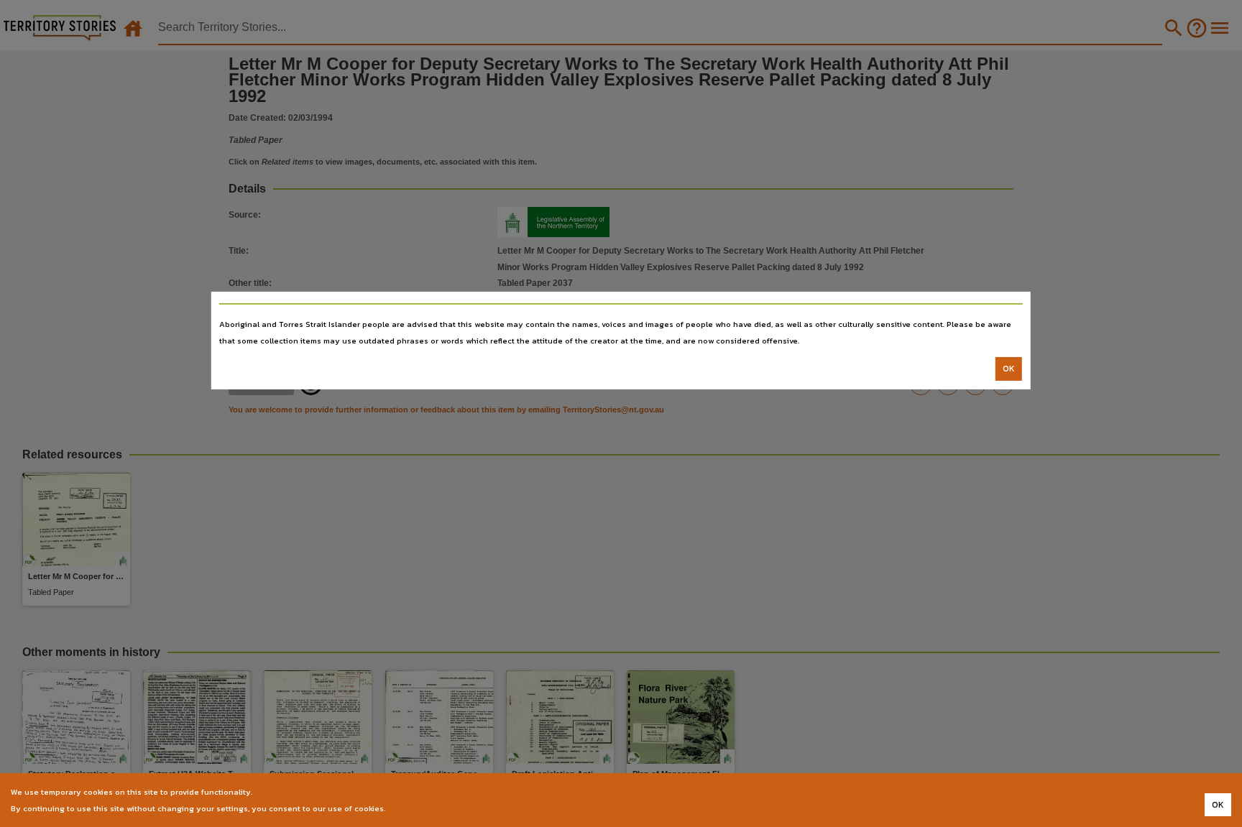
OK (1009, 368)
